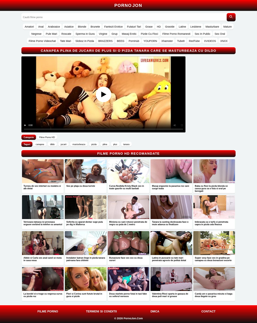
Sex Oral (220, 33)
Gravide (169, 26)
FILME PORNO (47, 311)
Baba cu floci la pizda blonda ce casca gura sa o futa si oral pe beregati (211, 188)
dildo (52, 144)
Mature (227, 26)
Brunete (95, 26)
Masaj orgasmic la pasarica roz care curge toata (170, 187)
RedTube (194, 41)
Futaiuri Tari (134, 26)
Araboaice (54, 26)
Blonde (82, 26)
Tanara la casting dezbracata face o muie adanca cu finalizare (170, 223)
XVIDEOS (210, 41)
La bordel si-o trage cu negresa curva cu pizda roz (42, 295)
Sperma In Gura (85, 33)
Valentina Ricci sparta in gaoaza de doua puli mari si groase (170, 295)
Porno (128, 5)
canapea (40, 144)
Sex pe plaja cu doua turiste (80, 186)
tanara (126, 144)
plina (105, 144)
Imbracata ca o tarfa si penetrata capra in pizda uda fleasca (211, 223)
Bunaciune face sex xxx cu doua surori (125, 259)
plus (115, 144)
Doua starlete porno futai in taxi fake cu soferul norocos (128, 295)
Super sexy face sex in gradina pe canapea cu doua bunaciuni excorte (213, 259)
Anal (41, 26)
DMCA (155, 311)
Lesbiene (195, 26)
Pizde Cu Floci (149, 33)
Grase (149, 26)
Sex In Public (202, 33)
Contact (208, 311)
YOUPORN (150, 41)
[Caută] (231, 17)
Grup (114, 33)
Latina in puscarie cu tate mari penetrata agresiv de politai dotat (169, 259)
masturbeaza (78, 144)
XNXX (224, 41)
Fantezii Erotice (113, 26)
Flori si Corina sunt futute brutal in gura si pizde (84, 295)
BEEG (120, 41)
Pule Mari (51, 33)
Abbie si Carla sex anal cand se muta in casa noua (42, 259)
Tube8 (181, 41)
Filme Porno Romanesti (176, 33)
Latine (182, 26)
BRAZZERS (105, 41)
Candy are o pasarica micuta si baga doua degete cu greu (213, 295)
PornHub (134, 41)
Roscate (66, 33)
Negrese (36, 33)
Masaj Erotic (129, 33)
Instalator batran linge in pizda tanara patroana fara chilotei (85, 259)
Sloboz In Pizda (84, 41)
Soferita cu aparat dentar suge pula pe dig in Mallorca (84, 223)
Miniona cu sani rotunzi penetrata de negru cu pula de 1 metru (128, 223)
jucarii (63, 144)
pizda (94, 144)
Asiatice (69, 26)
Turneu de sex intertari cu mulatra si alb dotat (42, 187)
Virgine (103, 33)
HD (159, 26)
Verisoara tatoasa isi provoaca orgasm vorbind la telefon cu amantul (42, 223)
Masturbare (212, 26)
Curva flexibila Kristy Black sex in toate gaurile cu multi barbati (126, 187)
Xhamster (167, 41)
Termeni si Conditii (101, 311)
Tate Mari (65, 41)
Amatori (29, 26)
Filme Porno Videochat (42, 41)
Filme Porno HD (47, 137)
